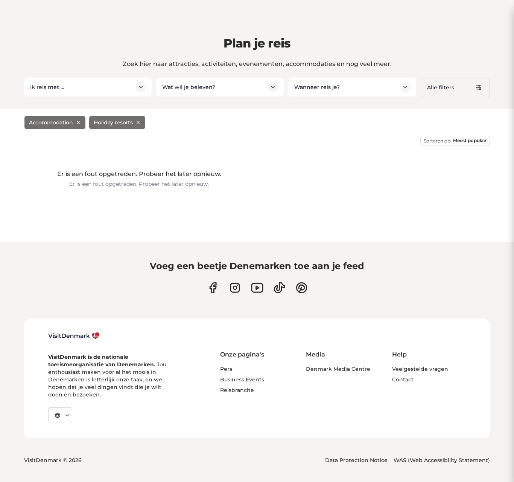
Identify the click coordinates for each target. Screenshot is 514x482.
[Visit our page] (235, 287)
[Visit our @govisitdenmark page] (279, 287)
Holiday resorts (113, 122)
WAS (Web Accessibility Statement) (442, 460)
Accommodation (51, 122)
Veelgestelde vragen (420, 369)
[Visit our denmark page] (212, 287)
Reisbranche (237, 390)
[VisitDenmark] (74, 336)
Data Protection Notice (356, 460)
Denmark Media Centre (338, 369)
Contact (403, 379)
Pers (226, 369)
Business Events (242, 379)
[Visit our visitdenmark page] (257, 287)
